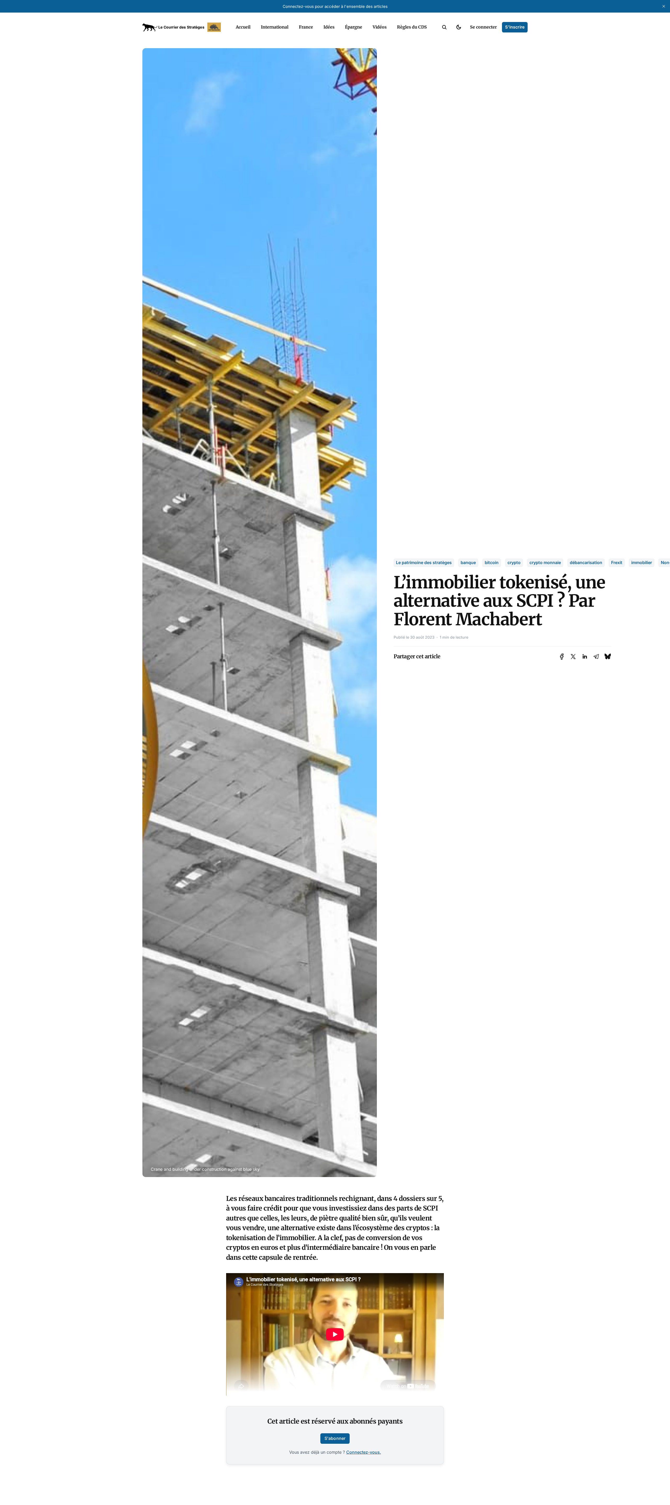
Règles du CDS (412, 27)
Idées (328, 27)
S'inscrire (514, 27)
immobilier (641, 562)
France (306, 27)
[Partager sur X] (573, 656)
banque (468, 562)
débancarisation (586, 562)
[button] (444, 27)
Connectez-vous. (363, 1452)
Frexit (616, 562)
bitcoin (492, 562)
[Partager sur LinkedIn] (584, 656)
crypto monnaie (545, 562)
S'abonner (335, 1438)
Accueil (243, 27)
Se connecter (483, 27)
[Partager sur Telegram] (596, 656)
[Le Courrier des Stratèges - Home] (183, 27)
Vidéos (380, 27)
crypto (514, 562)
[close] (664, 6)
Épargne (353, 27)
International (274, 27)
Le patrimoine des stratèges (424, 562)
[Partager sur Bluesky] (608, 656)
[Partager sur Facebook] (561, 656)
